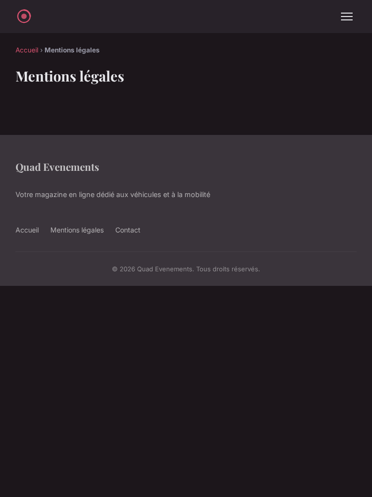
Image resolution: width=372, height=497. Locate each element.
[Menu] (346, 16)
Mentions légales (77, 230)
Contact (127, 230)
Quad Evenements (57, 166)
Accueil (27, 50)
